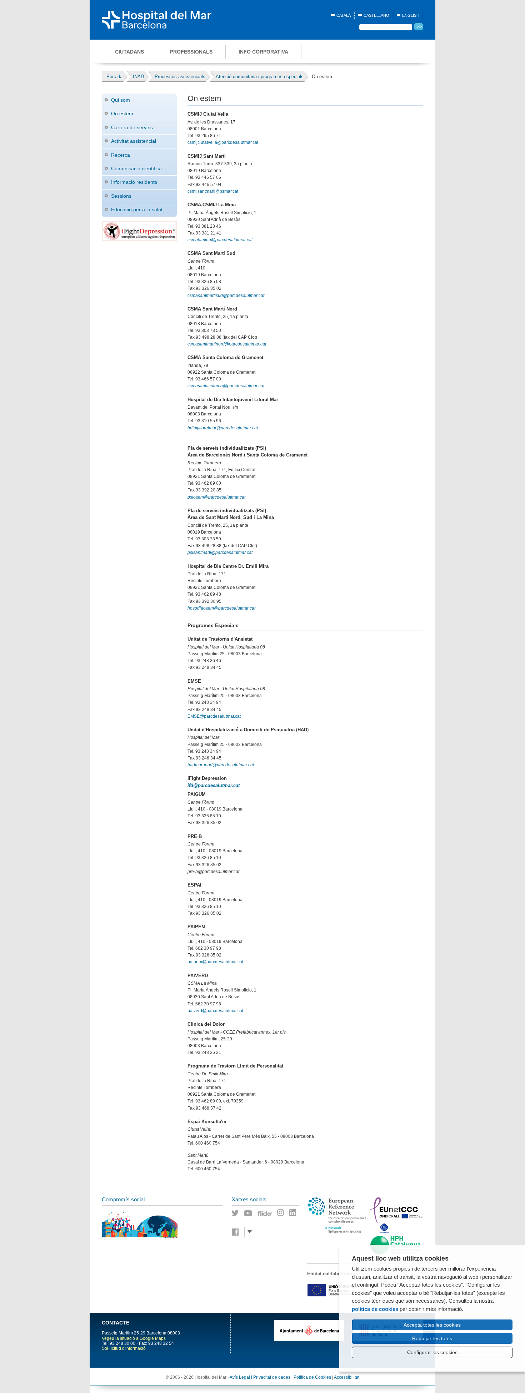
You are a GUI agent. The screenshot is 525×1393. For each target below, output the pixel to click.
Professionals (191, 52)
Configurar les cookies (432, 1352)
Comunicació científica (136, 168)
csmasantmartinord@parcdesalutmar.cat (227, 344)
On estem (122, 113)
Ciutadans (129, 52)
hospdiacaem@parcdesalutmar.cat (221, 608)
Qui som (120, 100)
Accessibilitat (346, 1377)
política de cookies (375, 1309)
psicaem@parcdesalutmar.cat (216, 497)
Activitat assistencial (133, 141)
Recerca (120, 155)
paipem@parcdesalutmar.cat (215, 961)
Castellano (376, 15)
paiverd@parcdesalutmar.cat (215, 1010)
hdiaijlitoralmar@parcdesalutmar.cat (223, 427)
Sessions (121, 196)
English (410, 15)
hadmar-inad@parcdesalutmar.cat (221, 764)
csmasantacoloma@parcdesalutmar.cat (226, 385)
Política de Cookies (312, 1377)
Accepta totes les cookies (432, 1325)
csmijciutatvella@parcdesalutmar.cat (223, 142)
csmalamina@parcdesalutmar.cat (220, 239)
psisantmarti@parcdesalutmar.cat (220, 552)
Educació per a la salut (136, 209)
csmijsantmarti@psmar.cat (213, 191)
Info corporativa (263, 52)
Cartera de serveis (132, 127)
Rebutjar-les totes (432, 1338)
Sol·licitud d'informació (124, 1348)
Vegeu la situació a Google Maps (134, 1338)
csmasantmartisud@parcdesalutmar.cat (226, 295)
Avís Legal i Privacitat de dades (260, 1377)
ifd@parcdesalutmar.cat (214, 785)
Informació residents (134, 182)
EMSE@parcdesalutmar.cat (214, 716)
